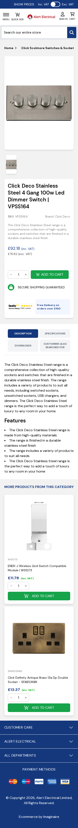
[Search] (71, 32)
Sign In (63, 18)
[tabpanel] (39, 103)
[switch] (55, 4)
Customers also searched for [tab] (55, 345)
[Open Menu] (6, 14)
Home (8, 48)
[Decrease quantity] (11, 274)
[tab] (11, 164)
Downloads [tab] (23, 345)
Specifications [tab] (55, 333)
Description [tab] (23, 333)
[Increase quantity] (26, 274)
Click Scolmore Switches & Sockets (48, 48)
